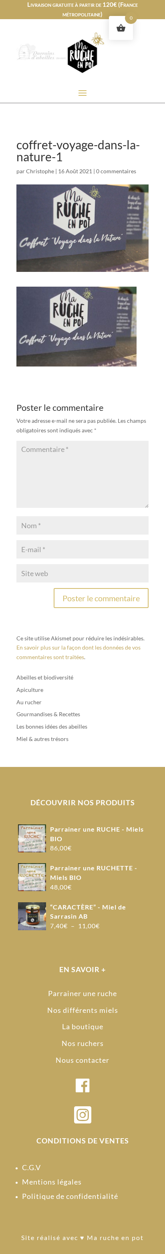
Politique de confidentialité (70, 1196)
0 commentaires (116, 171)
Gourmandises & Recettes (48, 714)
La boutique (82, 1026)
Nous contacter (82, 1060)
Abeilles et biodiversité (44, 677)
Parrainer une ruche (82, 993)
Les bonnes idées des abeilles (51, 726)
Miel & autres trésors (42, 738)
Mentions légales (52, 1181)
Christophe (40, 171)
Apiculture (29, 689)
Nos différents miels (82, 1010)
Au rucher (29, 702)
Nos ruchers (83, 1043)
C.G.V (31, 1167)
